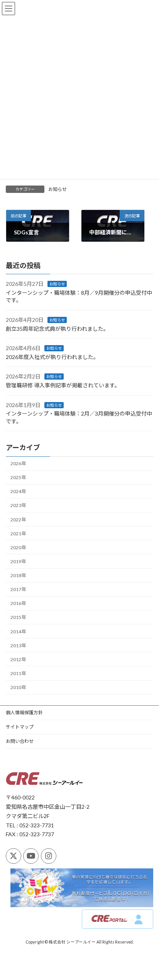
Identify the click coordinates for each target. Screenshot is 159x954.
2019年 (18, 561)
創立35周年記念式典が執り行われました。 (57, 328)
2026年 (18, 463)
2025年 (18, 477)
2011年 (18, 673)
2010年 (18, 687)
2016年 (18, 603)
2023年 (18, 505)
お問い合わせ (20, 741)
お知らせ (57, 189)
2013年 (18, 645)
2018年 (18, 575)
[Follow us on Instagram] (48, 855)
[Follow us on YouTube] (31, 855)
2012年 (18, 659)
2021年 (18, 533)
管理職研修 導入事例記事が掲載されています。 (63, 385)
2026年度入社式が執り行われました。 (52, 357)
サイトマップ (20, 727)
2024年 (18, 491)
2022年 (18, 520)
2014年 (18, 631)
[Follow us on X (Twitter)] (13, 855)
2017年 (18, 589)
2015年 (18, 617)
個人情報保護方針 (24, 712)
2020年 (18, 547)
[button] (117, 919)
